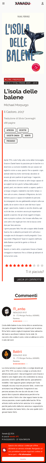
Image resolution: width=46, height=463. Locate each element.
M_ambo (19, 309)
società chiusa (13, 136)
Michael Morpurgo (16, 105)
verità (28, 136)
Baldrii (17, 352)
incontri (22, 130)
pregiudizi (11, 141)
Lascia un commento (29, 279)
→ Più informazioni (24, 454)
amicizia (10, 130)
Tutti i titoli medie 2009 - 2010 (21, 83)
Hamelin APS (14, 436)
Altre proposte (14, 79)
